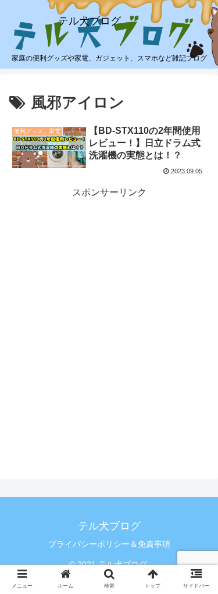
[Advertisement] (109, 310)
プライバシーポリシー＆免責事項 (109, 544)
